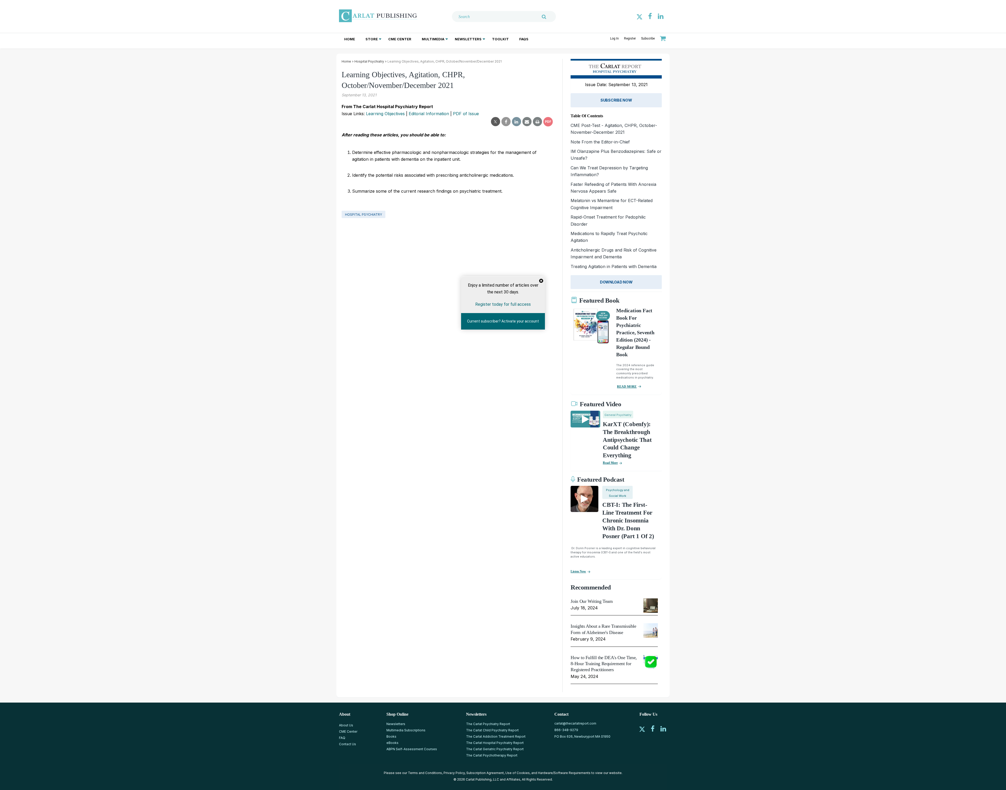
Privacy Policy (454, 773)
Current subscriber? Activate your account (503, 321)
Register (630, 38)
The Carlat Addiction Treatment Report (496, 736)
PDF (548, 122)
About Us (346, 725)
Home (349, 39)
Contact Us (347, 744)
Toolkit (500, 39)
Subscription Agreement (485, 773)
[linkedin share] (516, 121)
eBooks (392, 743)
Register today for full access (503, 304)
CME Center (399, 39)
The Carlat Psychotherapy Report (491, 755)
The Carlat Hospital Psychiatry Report (495, 743)
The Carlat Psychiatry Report (488, 724)
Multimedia (433, 39)
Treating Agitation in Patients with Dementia (614, 266)
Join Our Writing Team (592, 601)
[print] (537, 121)
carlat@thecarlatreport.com (575, 723)
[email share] (527, 121)
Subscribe (648, 38)
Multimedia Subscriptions (405, 730)
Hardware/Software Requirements (564, 773)
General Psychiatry (617, 415)
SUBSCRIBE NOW (616, 100)
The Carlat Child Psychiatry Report (492, 730)
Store (371, 39)
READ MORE (627, 386)
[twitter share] (495, 121)
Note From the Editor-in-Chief (600, 141)
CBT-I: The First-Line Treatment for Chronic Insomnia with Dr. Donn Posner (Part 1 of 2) (628, 520)
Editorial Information (429, 113)
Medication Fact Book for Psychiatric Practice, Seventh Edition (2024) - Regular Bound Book (635, 332)
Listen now (578, 571)
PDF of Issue (466, 113)
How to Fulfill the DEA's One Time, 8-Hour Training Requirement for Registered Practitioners (604, 663)
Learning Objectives (385, 113)
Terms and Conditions (425, 773)
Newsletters (468, 39)
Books (391, 736)
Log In (614, 38)
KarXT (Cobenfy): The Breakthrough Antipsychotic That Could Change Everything (627, 440)
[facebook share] (506, 121)
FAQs (523, 39)
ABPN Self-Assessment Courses (411, 749)
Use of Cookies (517, 773)
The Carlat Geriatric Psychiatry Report (495, 749)
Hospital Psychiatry (369, 61)
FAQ (342, 738)
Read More (610, 462)
